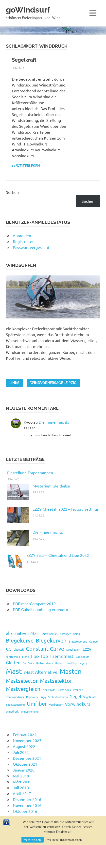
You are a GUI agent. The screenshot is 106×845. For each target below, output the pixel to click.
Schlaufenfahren (58, 697)
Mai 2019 (21, 775)
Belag (76, 634)
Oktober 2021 (25, 763)
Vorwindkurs (77, 703)
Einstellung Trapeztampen (30, 472)
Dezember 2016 (27, 799)
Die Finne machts (54, 421)
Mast (14, 671)
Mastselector (22, 680)
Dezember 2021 (27, 758)
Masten (71, 671)
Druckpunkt (73, 649)
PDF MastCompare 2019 (34, 603)
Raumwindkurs (15, 697)
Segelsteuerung (15, 704)
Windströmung (29, 711)
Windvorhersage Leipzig (53, 383)
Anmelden (22, 235)
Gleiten (13, 662)
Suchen (12, 192)
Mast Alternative (40, 671)
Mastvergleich (23, 689)
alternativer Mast (23, 633)
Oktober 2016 (25, 811)
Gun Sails (28, 663)
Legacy (83, 663)
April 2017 (22, 793)
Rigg (43, 697)
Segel (75, 696)
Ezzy (87, 648)
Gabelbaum (82, 657)
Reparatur (32, 697)
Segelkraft (24, 60)
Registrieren (24, 241)
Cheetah (19, 649)
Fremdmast (61, 656)
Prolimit (78, 690)
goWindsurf (28, 9)
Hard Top (71, 663)
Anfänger (65, 634)
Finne (25, 657)
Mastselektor (56, 680)
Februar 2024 (24, 734)
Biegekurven (51, 640)
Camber (94, 641)
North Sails (64, 690)
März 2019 (22, 781)
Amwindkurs (49, 634)
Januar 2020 (24, 769)
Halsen (59, 663)
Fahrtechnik (13, 657)
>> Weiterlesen (26, 166)
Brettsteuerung (78, 641)
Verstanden (32, 840)
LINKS (14, 383)
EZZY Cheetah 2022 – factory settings (66, 508)
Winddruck (12, 711)
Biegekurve (20, 640)
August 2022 (24, 746)
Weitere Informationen (64, 840)
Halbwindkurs (44, 663)
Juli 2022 (21, 752)
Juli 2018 (21, 787)
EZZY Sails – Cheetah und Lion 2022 (57, 555)
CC (8, 648)
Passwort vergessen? (31, 247)
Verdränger (56, 704)
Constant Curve (45, 648)
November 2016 (27, 805)
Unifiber (37, 703)
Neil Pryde (49, 690)
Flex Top (39, 656)
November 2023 (27, 740)
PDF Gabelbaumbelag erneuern (40, 609)
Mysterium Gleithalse (51, 485)
